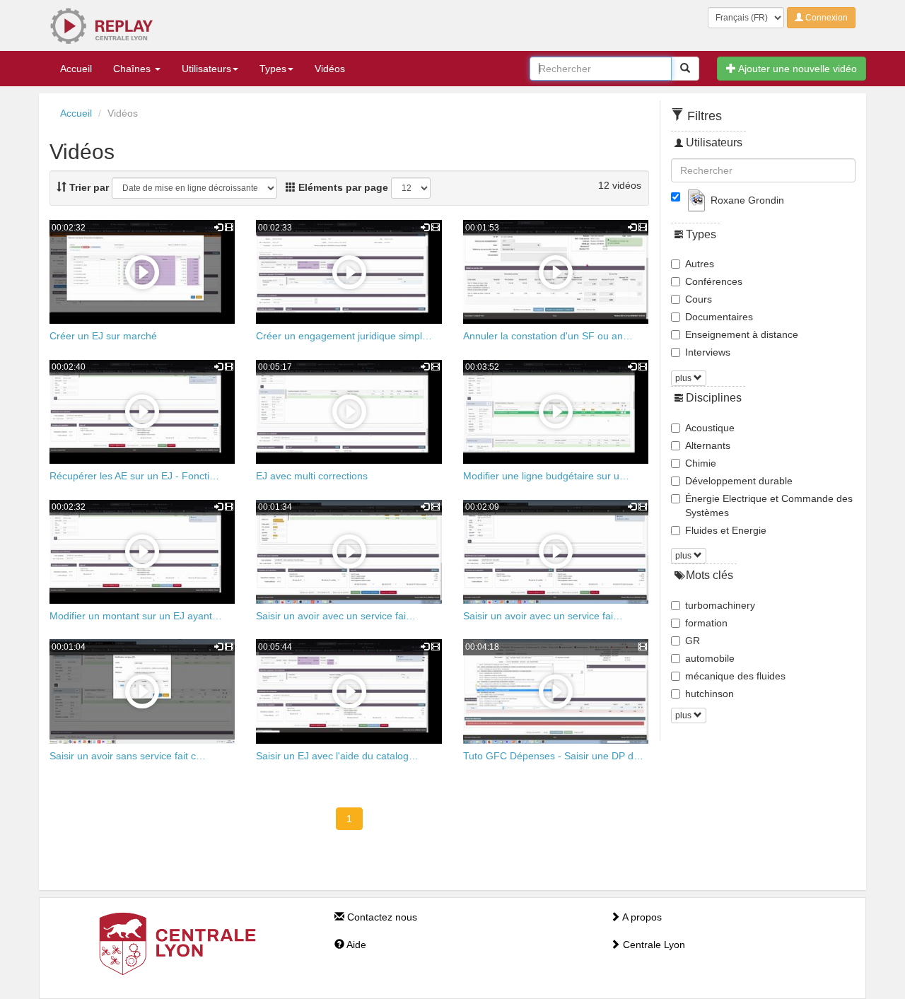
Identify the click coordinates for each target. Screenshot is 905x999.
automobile (710, 658)
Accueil (76, 68)
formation (706, 623)
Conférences (713, 281)
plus (684, 378)
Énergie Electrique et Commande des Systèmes (769, 505)
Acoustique (710, 427)
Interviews (707, 352)
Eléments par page (342, 187)
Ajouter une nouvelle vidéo (796, 68)
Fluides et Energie (725, 530)
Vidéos (330, 68)
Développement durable (739, 480)
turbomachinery (720, 605)
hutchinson (709, 693)
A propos (641, 917)
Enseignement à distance (741, 334)
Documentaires (719, 316)
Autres (699, 263)
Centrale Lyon (652, 944)
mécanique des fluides (735, 676)
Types (272, 68)
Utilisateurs (206, 68)
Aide (355, 944)
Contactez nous (380, 917)
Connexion (825, 18)
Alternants (707, 445)
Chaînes (133, 68)
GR (692, 640)
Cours (698, 299)
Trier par (87, 187)
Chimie (700, 463)
